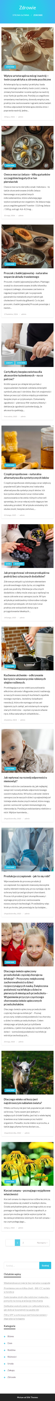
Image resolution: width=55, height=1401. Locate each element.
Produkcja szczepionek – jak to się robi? (27, 876)
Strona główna (21, 15)
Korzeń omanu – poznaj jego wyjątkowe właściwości (27, 1192)
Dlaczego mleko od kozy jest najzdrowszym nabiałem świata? (23, 1101)
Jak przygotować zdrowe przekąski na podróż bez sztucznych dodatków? (26, 574)
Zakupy (9, 363)
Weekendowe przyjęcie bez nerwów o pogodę (27, 1282)
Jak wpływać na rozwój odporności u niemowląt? (25, 779)
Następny (41, 1242)
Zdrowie (10, 67)
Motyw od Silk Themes (27, 1397)
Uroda (10, 1363)
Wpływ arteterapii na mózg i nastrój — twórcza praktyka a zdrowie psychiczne (27, 77)
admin (20, 117)
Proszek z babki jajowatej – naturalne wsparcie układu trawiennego (26, 275)
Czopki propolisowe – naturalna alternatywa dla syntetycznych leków (26, 475)
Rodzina (11, 1350)
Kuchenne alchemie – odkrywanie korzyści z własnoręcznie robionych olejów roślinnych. (25, 679)
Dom (8, 564)
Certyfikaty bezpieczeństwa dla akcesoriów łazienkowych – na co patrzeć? (23, 375)
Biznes (10, 1336)
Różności (11, 1356)
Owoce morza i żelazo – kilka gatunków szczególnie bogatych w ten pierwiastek (27, 178)
